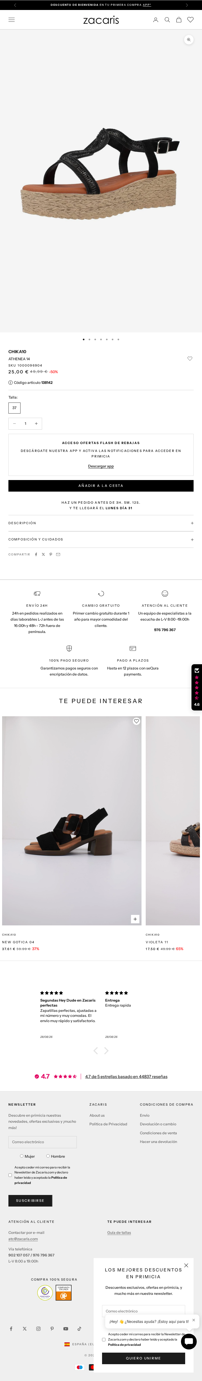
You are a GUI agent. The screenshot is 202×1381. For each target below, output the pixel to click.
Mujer (30, 1156)
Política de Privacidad (108, 1124)
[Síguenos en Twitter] (24, 1328)
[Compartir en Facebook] (36, 554)
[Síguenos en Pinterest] (52, 1328)
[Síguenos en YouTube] (65, 1328)
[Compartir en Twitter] (43, 554)
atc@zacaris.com (23, 1238)
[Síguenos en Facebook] (11, 1328)
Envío (144, 1115)
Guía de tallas (119, 1232)
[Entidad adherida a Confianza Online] (54, 1293)
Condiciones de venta (158, 1133)
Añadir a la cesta (101, 485)
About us (97, 1115)
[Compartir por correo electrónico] (58, 554)
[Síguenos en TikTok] (79, 1328)
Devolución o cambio (158, 1124)
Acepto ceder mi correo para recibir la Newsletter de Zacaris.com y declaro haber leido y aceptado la (146, 1339)
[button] (97, 1050)
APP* (147, 5)
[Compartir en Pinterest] (51, 554)
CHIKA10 (17, 351)
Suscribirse (30, 1200)
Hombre (58, 1156)
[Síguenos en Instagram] (38, 1328)
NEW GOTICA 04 (18, 942)
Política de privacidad (124, 1345)
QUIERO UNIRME (143, 1358)
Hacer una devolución (158, 1141)
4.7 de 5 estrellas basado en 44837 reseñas (126, 1076)
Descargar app (101, 466)
